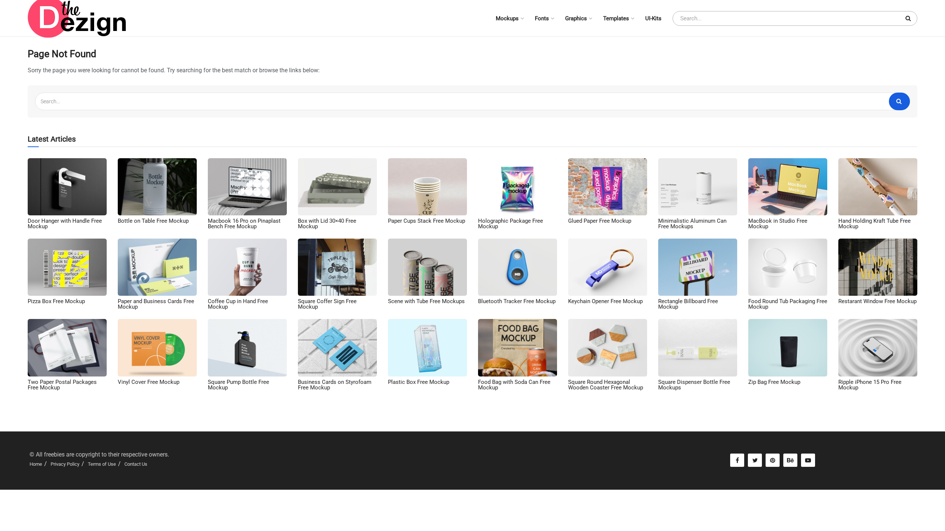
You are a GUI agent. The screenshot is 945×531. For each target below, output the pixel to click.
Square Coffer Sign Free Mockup (327, 304)
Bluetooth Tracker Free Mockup (517, 301)
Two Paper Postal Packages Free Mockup (62, 385)
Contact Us (135, 464)
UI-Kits (653, 18)
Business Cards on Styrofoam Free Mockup (334, 385)
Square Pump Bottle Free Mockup (238, 385)
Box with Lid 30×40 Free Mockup (327, 224)
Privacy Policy (65, 464)
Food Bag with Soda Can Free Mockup (514, 385)
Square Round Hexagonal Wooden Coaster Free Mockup (605, 385)
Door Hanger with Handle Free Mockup (65, 224)
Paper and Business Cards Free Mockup (156, 304)
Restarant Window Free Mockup (877, 301)
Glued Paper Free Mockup (599, 221)
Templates (616, 18)
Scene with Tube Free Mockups (426, 301)
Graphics (576, 18)
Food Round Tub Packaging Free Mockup (787, 304)
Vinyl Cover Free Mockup (148, 382)
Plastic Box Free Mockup (418, 382)
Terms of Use (102, 464)
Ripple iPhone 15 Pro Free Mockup (869, 385)
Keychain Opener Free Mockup (605, 301)
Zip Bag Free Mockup (774, 382)
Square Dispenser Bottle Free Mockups (694, 385)
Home (36, 464)
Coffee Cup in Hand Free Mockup (238, 304)
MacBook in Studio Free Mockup (777, 224)
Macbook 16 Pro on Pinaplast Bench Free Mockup (244, 224)
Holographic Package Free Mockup (510, 224)
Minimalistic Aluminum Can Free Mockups (692, 224)
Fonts (542, 18)
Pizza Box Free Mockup (56, 301)
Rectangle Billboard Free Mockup (688, 304)
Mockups (507, 18)
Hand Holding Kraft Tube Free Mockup (874, 224)
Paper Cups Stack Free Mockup (426, 221)
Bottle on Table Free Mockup (153, 221)
